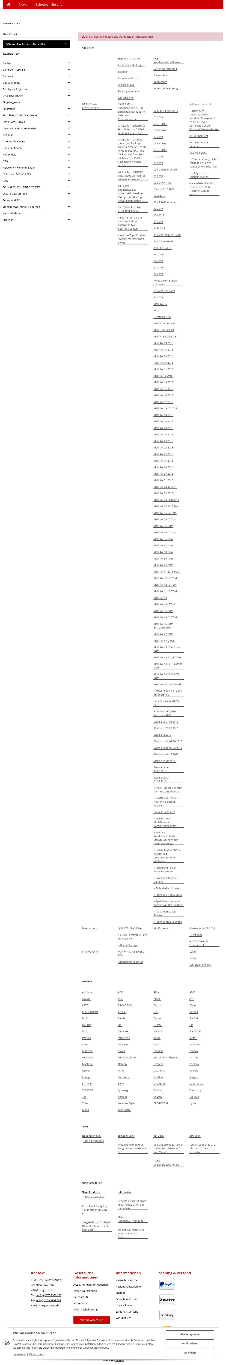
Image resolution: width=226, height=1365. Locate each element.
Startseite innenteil (165, 760)
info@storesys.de (49, 1305)
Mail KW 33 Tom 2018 (166, 499)
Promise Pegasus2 (164, 812)
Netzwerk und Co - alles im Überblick (168, 692)
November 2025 (91, 1136)
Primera (194, 1064)
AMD (192, 992)
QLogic (86, 1070)
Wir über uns (125, 97)
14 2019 (158, 221)
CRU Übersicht (198, 152)
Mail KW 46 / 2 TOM (165, 617)
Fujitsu (158, 1024)
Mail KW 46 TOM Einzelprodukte (163, 625)
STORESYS (160, 1083)
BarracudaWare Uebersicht (198, 144)
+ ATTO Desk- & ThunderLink (198, 943)
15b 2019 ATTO (162, 248)
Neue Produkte (91, 1192)
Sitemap (123, 71)
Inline (157, 1038)
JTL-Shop (119, 1360)
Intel (84, 1044)
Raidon (193, 1070)
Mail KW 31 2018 (163, 480)
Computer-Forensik (14, 69)
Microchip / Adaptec (165, 1057)
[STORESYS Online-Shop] (9, 4)
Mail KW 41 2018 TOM (167, 571)
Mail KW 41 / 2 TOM (165, 591)
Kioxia (121, 1051)
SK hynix (87, 1083)
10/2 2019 (159, 195)
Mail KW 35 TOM (163, 526)
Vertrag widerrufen (91, 1320)
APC (120, 998)
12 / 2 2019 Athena (165, 202)
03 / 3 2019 (160, 130)
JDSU (156, 1044)
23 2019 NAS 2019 (164, 290)
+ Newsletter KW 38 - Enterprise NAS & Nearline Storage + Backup (201, 189)
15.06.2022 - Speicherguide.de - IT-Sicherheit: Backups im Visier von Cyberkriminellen (131, 112)
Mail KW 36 (160, 304)
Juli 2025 (159, 1136)
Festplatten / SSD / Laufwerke (20, 115)
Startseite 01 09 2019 (166, 728)
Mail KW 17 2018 (163, 401)
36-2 (156, 310)
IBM (84, 1031)
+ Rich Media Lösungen (167, 888)
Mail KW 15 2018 (163, 388)
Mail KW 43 (160, 597)
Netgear (158, 1064)
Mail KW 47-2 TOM (165, 640)
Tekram (122, 1096)
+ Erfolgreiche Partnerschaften (199, 174)
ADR (120, 992)
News (23, 4)
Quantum (159, 1070)
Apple (157, 998)
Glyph (85, 1109)
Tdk (84, 1096)
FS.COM (86, 1024)
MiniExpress (161, 928)
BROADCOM (125, 1005)
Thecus (158, 1096)
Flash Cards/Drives (14, 122)
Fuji (120, 1024)
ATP (191, 998)
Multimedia (9, 154)
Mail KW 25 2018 (163, 447)
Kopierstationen (12, 148)
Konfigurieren (190, 1343)
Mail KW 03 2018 (163, 343)
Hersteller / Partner (129, 58)
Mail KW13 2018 (163, 375)
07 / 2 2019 (160, 150)
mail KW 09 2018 (163, 362)
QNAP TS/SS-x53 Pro (130, 928)
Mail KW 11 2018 (163, 369)
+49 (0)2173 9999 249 (48, 1300)
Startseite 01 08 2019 (166, 721)
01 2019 (158, 117)
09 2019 (158, 176)
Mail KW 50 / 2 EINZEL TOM (166, 675)
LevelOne (87, 1057)
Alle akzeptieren (190, 1334)
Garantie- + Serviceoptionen (19, 128)
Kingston (87, 1051)
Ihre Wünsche (90, 951)
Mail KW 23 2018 (163, 441)
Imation (86, 1038)
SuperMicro (196, 1083)
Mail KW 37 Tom (163, 545)
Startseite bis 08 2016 (202, 928)
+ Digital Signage (128, 945)
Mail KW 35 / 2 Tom (165, 512)
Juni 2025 (194, 1136)
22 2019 (158, 274)
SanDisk (158, 1077)
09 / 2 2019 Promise (165, 169)
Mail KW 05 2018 (163, 349)
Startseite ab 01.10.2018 (168, 741)
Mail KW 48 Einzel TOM (167, 657)
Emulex (122, 1018)
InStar (193, 1038)
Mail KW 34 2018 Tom (166, 506)
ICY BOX (158, 1031)
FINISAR (194, 1018)
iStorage (123, 1044)
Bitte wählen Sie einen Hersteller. (26, 44)
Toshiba (194, 1096)
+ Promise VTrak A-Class (168, 894)
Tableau (158, 1090)
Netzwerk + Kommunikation (19, 167)
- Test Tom (195, 934)
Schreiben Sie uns (49, 4)
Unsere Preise (126, 84)
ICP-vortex (124, 1031)
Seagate (194, 1077)
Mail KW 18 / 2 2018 (165, 408)
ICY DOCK (195, 1031)
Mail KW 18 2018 (163, 415)
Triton (85, 1103)
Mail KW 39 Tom (163, 558)
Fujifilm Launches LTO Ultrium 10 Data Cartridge (202, 1148)
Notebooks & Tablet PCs (17, 174)
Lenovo (193, 1051)
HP (191, 1024)
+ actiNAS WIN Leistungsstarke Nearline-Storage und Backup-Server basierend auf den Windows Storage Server (203, 120)
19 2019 (158, 254)
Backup (7, 63)
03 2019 (158, 137)
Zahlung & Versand (129, 91)
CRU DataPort (90, 1011)
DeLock (193, 1011)
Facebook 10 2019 (164, 189)
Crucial (122, 1011)
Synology (123, 1090)
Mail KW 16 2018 (163, 395)
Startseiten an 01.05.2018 (162, 779)
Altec (156, 992)
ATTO (85, 1005)
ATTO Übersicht (198, 135)
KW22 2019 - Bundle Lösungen (165, 282)
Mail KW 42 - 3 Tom (165, 584)
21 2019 (158, 267)
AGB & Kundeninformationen (167, 60)
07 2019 (158, 156)
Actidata (87, 992)
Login (192, 951)
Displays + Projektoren (16, 89)
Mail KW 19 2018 (163, 421)
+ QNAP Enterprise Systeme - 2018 (165, 713)
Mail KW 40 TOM (163, 565)
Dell (156, 1011)
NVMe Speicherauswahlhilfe (166, 1162)
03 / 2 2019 (160, 123)
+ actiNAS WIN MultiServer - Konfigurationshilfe (165, 822)
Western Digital (127, 1103)
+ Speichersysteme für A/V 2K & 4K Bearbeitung (168, 903)
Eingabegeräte (11, 102)
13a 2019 (159, 215)
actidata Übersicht (200, 104)
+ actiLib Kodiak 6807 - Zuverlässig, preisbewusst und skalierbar (167, 855)
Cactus (158, 1005)
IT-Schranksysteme (14, 141)
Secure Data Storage (15, 193)
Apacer (86, 998)
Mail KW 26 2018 (163, 454)
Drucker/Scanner (13, 95)
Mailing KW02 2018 (165, 336)
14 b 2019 (159, 228)
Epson (157, 1018)
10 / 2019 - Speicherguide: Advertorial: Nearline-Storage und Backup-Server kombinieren (131, 193)
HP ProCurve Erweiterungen (91, 106)
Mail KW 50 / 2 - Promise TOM (168, 665)
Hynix (192, 1103)
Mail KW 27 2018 (163, 460)
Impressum (19, 1354)
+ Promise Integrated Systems (166, 879)
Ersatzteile (9, 108)
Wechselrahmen (12, 213)
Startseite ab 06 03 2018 (168, 747)
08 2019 (158, 163)
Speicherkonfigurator (130, 961)
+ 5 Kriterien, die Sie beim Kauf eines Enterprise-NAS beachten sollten (130, 223)
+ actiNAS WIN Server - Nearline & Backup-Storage (167, 801)
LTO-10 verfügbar (94, 1141)
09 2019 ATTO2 (162, 182)
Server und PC (11, 200)
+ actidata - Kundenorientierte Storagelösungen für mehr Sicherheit (166, 838)
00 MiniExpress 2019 (166, 110)
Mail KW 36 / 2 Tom (165, 532)
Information (125, 1192)
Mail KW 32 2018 (163, 493)
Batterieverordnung (165, 68)
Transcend (124, 1109)
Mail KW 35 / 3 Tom (165, 519)
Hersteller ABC (162, 317)
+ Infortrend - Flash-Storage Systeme (165, 869)
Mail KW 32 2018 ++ (165, 486)
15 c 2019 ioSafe (163, 241)
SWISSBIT (87, 1090)
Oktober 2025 (126, 1136)
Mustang (87, 1064)
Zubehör (8, 219)
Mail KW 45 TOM (163, 610)
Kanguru (194, 1044)
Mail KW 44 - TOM (164, 604)
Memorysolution (127, 1057)
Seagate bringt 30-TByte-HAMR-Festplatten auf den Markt (168, 1148)
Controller (9, 76)
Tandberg (195, 1090)
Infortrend (124, 1038)
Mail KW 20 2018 (163, 428)
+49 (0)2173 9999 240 (48, 1295)
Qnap (121, 1070)
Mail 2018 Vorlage (164, 323)
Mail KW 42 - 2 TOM (165, 578)
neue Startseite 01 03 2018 (166, 703)
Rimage (86, 1077)
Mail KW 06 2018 (163, 356)
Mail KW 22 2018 (163, 434)
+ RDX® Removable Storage (165, 913)
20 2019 (158, 261)
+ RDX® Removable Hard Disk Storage (132, 936)
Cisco (192, 1005)
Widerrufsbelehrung (166, 88)
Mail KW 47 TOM (163, 634)
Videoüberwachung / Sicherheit (21, 206)
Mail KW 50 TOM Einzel (167, 684)
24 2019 (158, 297)
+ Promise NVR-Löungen (168, 921)
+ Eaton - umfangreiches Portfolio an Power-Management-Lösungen (203, 162)
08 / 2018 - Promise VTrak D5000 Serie (129, 209)
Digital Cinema (11, 82)
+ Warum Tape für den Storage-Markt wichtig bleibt (131, 239)
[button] (36, 63)
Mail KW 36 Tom (163, 539)
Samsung (123, 1077)
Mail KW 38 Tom (163, 552)
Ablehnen (190, 1352)
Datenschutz (36, 1354)
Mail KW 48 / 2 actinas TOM (167, 648)
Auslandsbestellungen (131, 65)
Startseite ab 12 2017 (166, 754)
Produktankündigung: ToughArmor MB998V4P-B (132, 1148)
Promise (158, 1051)
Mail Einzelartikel (164, 330)
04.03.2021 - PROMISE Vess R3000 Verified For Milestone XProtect (131, 175)
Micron (193, 1057)
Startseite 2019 (162, 734)
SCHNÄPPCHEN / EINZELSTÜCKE (21, 187)
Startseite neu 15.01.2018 (162, 769)
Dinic (85, 1018)
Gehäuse (8, 135)
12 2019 (158, 208)
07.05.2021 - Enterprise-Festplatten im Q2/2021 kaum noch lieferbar (132, 129)
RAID (5, 180)
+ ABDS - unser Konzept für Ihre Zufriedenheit (168, 789)
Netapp (122, 1064)
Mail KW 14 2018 (163, 382)
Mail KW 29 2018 (163, 467)
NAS (5, 161)
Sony (121, 1083)
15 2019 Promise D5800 (167, 235)
